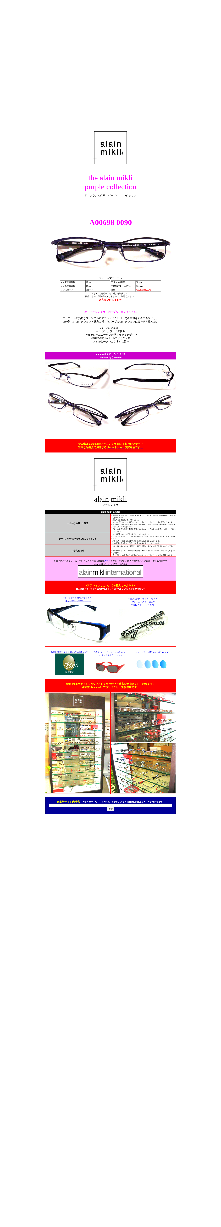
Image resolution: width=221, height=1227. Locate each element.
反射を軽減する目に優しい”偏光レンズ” (69, 651)
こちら (107, 561)
